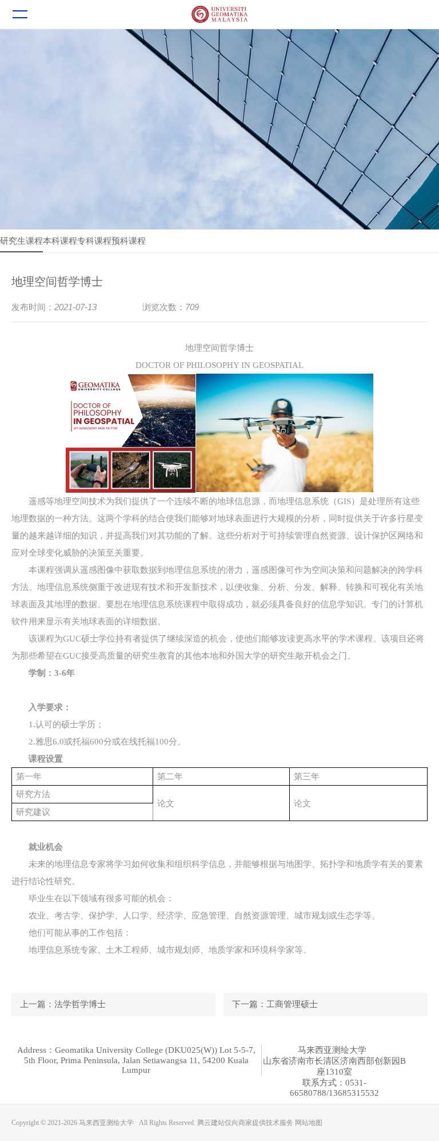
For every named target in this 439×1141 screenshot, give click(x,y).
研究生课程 (21, 240)
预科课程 (128, 240)
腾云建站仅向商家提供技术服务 (245, 1123)
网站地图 (308, 1123)
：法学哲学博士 (63, 1004)
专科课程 (94, 240)
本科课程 (60, 240)
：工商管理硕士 (275, 1004)
